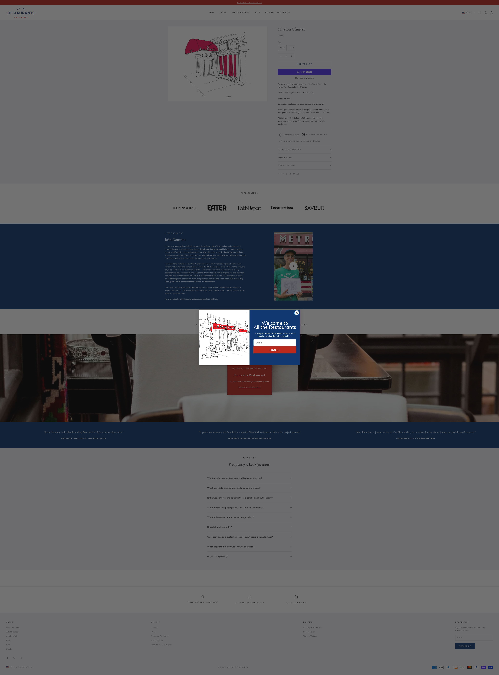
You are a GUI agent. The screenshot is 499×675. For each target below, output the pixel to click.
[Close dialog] (297, 313)
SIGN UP (275, 350)
